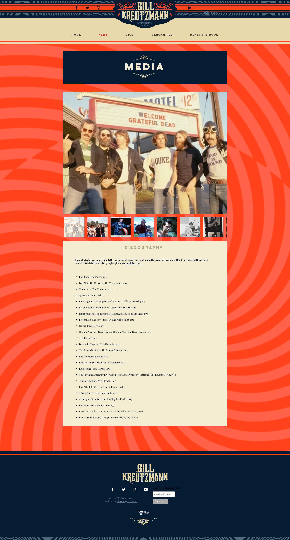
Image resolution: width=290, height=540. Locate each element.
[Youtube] (145, 489)
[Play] (189, 8)
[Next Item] (221, 153)
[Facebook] (76, 8)
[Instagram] (98, 8)
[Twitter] (87, 8)
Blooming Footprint (127, 501)
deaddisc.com (133, 263)
